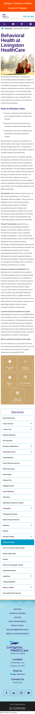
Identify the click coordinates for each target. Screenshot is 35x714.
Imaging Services (8, 486)
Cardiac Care (7, 429)
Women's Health (8, 587)
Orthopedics (7, 508)
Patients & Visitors (17, 613)
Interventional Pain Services (12, 593)
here (28, 339)
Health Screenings (9, 469)
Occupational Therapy (10, 514)
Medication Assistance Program (13, 503)
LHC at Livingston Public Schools (14, 548)
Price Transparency (17, 621)
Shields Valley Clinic (9, 553)
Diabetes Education (9, 435)
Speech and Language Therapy (13, 565)
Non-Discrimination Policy (17, 629)
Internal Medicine (8, 491)
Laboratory (6, 497)
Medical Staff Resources (17, 634)
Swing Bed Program (9, 570)
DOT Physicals (7, 440)
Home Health (7, 474)
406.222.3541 (28, 16)
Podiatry (5, 531)
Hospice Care (7, 480)
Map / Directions (18, 674)
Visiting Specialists (9, 582)
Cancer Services (8, 423)
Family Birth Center (9, 452)
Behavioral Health (8, 542)
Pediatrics (6, 525)
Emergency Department (10, 446)
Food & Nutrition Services (11, 463)
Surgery (5, 559)
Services (8, 28)
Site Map (17, 617)
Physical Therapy (8, 536)
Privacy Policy (17, 625)
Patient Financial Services (11, 519)
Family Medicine (8, 457)
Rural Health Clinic (9, 418)
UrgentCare (6, 576)
